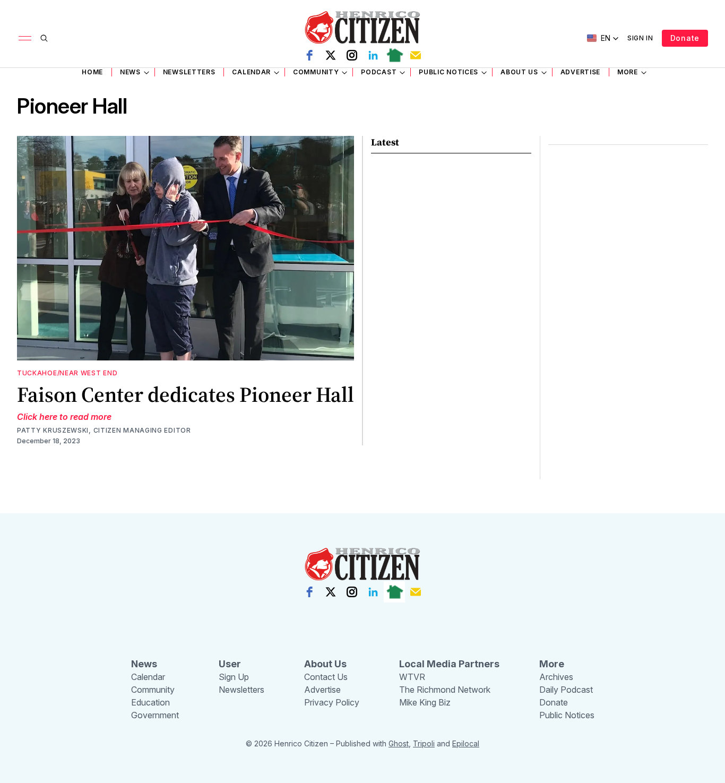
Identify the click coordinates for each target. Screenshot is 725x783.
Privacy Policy (331, 702)
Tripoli (424, 743)
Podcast (378, 72)
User (230, 663)
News (130, 72)
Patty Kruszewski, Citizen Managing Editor (104, 430)
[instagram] (351, 55)
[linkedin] (373, 55)
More (627, 72)
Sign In (640, 38)
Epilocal (465, 743)
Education (150, 702)
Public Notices (448, 72)
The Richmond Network (444, 689)
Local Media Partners (449, 663)
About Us (519, 72)
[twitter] (330, 55)
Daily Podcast (566, 689)
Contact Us (326, 677)
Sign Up (234, 677)
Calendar (251, 72)
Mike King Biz (425, 702)
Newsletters (189, 72)
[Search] (44, 38)
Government (155, 715)
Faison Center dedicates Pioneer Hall (185, 394)
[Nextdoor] (394, 55)
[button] (603, 38)
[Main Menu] (25, 38)
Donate (685, 37)
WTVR (412, 677)
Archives (556, 677)
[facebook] (309, 55)
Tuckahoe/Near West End (67, 373)
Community (316, 72)
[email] (415, 55)
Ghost (399, 743)
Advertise (580, 72)
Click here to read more (64, 416)
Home (92, 72)
